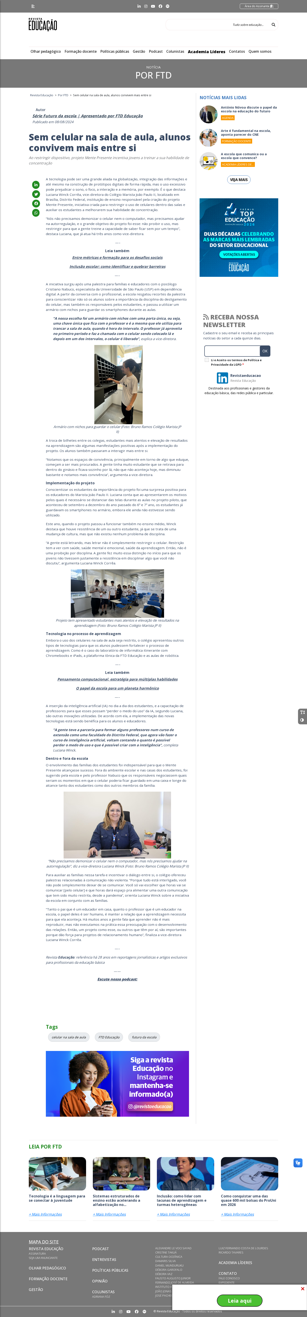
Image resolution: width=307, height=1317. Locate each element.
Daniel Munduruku (169, 1265)
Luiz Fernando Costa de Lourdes (243, 1248)
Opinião (100, 1281)
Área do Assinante (257, 6)
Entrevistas (104, 1259)
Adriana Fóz (101, 1297)
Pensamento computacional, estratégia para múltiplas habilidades (117, 679)
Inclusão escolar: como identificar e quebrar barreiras (117, 266)
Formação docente (81, 51)
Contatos (237, 51)
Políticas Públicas (110, 1270)
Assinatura (37, 1253)
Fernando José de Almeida (174, 1282)
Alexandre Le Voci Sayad (173, 1248)
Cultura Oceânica (168, 1257)
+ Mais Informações (45, 1214)
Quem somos (260, 51)
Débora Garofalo (168, 1270)
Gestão (139, 51)
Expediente (227, 1282)
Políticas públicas (114, 51)
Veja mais (239, 179)
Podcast (156, 51)
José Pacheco (165, 1295)
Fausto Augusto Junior (173, 1278)
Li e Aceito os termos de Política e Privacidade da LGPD (236, 362)
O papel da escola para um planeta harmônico (117, 688)
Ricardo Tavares (231, 1252)
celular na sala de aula (69, 1037)
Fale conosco (229, 1278)
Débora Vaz (163, 1274)
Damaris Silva (165, 1261)
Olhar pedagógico (46, 51)
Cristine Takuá (166, 1252)
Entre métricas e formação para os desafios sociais (117, 257)
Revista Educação (46, 1248)
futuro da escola (144, 1037)
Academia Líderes (206, 51)
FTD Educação (108, 1037)
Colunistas (175, 51)
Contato (228, 1273)
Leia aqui (239, 1300)
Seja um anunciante (43, 1258)
